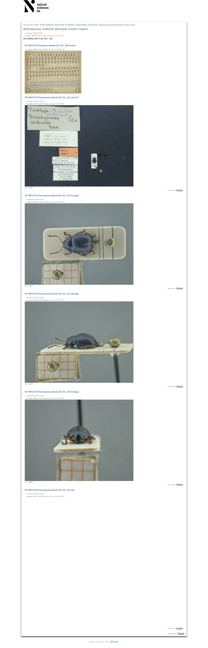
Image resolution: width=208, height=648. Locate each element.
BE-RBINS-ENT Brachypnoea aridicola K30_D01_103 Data (49, 490)
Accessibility (99, 642)
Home (36, 24)
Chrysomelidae (81, 24)
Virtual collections (47, 24)
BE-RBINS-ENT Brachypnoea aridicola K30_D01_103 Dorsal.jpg (51, 195)
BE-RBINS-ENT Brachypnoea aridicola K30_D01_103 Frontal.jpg (52, 392)
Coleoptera (69, 24)
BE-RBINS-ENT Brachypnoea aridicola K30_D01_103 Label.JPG (52, 97)
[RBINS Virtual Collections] (37, 6)
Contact (107, 642)
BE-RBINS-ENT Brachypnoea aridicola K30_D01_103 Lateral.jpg (52, 293)
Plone (115, 642)
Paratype (180, 190)
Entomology (59, 24)
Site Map (92, 642)
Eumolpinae (93, 24)
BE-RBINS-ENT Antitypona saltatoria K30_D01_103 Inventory (50, 45)
